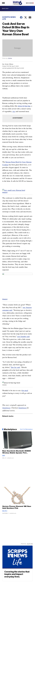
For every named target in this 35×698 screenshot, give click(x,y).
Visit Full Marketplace (26, 429)
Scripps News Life (9, 18)
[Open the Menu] (3, 2)
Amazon (4, 192)
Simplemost (6, 408)
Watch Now (29, 3)
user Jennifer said (23, 336)
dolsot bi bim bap (24, 106)
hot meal (25, 390)
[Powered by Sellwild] (30, 544)
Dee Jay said (15, 367)
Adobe (10, 58)
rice (14, 111)
